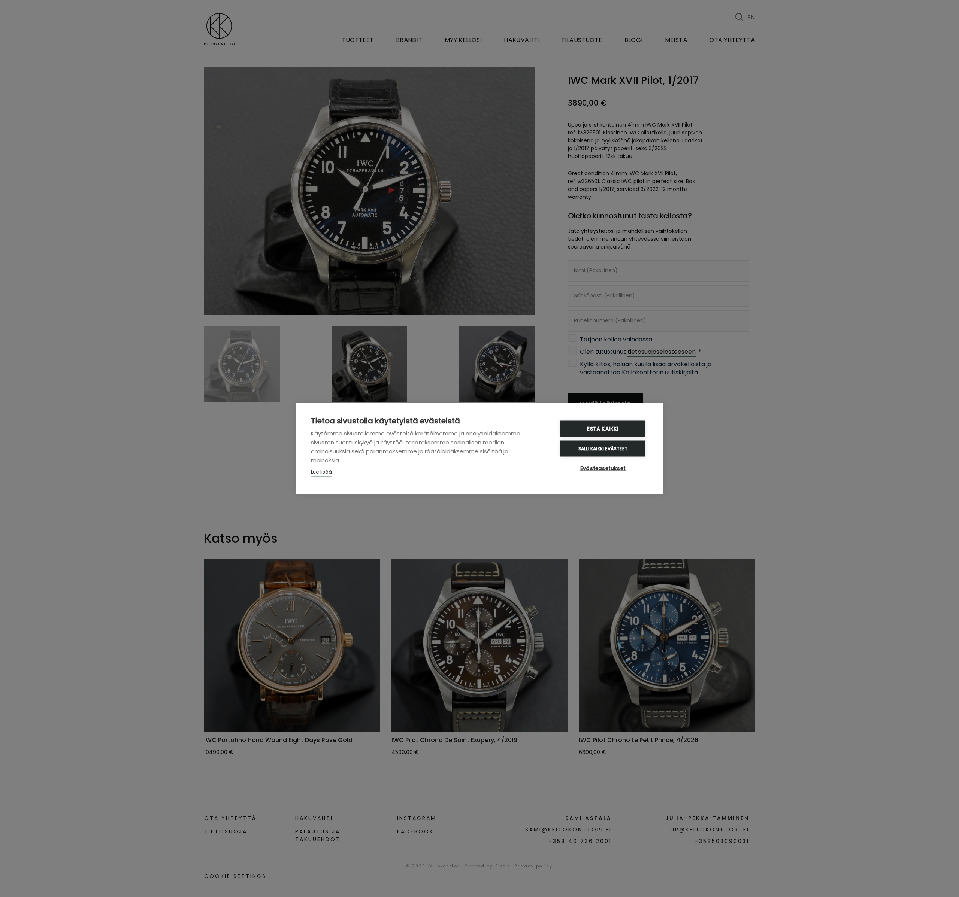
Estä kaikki (602, 428)
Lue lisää (321, 471)
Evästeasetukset (603, 468)
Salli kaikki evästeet (602, 448)
